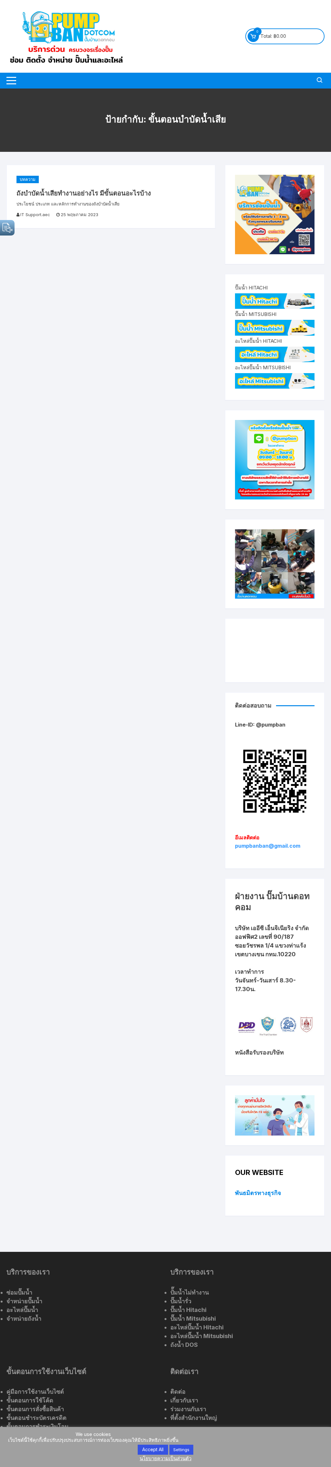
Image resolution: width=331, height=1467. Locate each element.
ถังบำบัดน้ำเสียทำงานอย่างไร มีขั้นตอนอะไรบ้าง (83, 193)
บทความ (28, 179)
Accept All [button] (153, 1449)
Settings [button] (181, 1449)
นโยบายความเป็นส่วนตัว (165, 1458)
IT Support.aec (35, 214)
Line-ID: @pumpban (260, 724)
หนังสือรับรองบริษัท (259, 1052)
